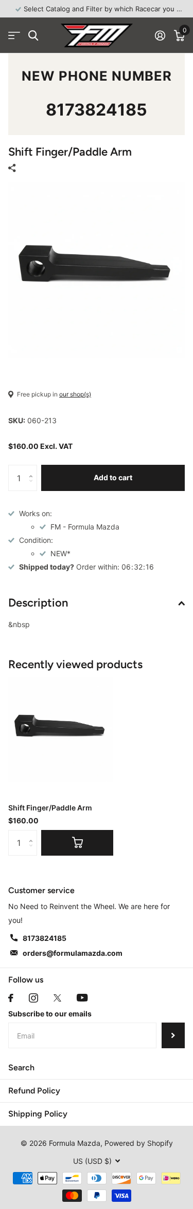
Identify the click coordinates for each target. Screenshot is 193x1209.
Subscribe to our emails (50, 1013)
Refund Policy (34, 1090)
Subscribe (173, 1035)
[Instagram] (33, 998)
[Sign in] (159, 35)
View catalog (14, 35)
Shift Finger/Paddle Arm (50, 807)
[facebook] (10, 998)
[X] (57, 998)
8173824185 (96, 110)
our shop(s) (75, 394)
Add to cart (113, 477)
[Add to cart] (77, 843)
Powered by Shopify (138, 1143)
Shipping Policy (37, 1114)
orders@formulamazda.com (72, 953)
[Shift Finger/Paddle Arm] (60, 729)
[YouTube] (82, 998)
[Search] (33, 35)
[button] (33, 469)
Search (21, 1067)
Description (38, 603)
